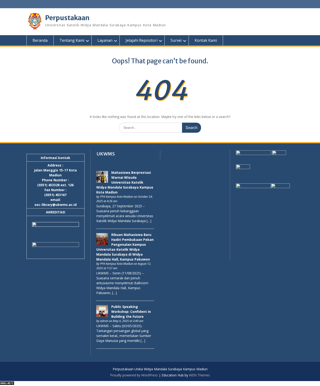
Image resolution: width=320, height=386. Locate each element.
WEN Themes (199, 375)
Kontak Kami (206, 40)
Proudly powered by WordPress (134, 375)
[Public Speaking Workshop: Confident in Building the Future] (102, 315)
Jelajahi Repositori (141, 40)
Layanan (104, 40)
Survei (176, 40)
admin (104, 321)
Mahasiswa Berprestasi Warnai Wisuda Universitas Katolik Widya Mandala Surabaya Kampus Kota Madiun (124, 182)
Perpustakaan (67, 18)
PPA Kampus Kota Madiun (116, 197)
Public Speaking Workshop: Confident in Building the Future (131, 311)
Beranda (40, 40)
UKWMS (106, 154)
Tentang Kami (72, 40)
